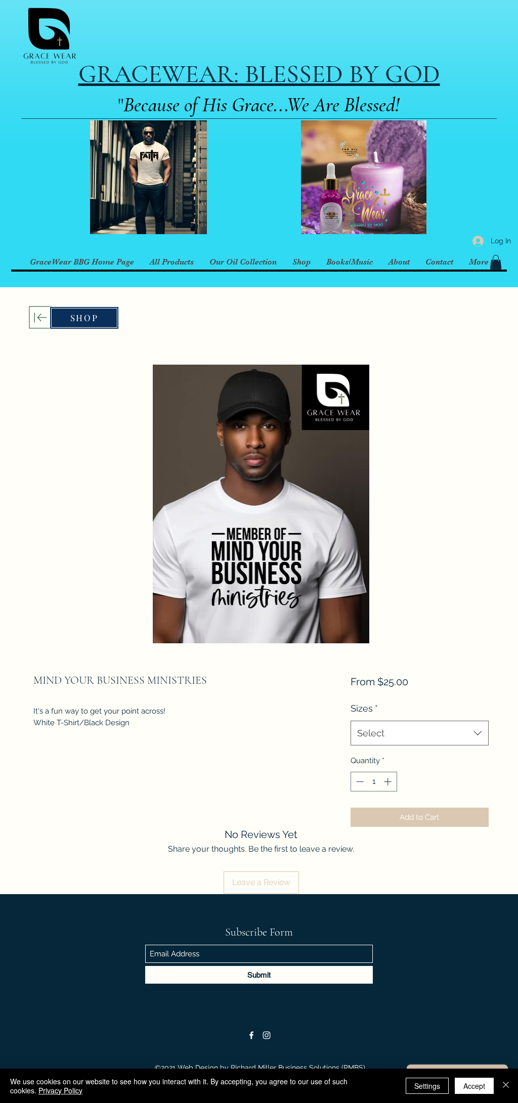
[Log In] (476, 241)
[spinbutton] (373, 781)
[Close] (506, 1086)
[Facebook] (251, 1035)
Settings (427, 1086)
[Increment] (389, 781)
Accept (474, 1086)
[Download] (40, 317)
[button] (496, 262)
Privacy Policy (60, 1090)
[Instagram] (267, 1035)
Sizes (364, 708)
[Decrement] (359, 781)
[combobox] (420, 733)
